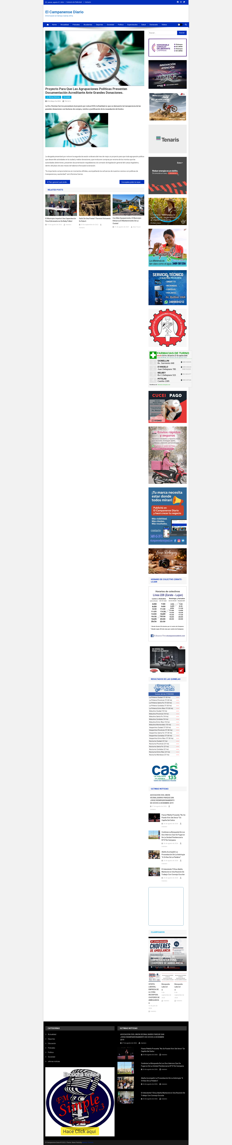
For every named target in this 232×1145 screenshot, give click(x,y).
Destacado (154, 25)
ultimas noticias (54, 1061)
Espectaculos (132, 25)
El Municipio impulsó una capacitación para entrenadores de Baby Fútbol (60, 220)
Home (54, 25)
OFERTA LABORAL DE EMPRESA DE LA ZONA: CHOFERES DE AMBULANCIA (167, 960)
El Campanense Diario (64, 12)
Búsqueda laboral (166, 985)
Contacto (88, 2)
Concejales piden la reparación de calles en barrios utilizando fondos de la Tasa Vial (132, 182)
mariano (68, 101)
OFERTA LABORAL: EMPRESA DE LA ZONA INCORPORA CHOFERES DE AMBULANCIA (154, 992)
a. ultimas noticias (53, 97)
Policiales (76, 25)
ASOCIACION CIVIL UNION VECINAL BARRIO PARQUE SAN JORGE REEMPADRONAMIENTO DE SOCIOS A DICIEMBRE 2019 (162, 799)
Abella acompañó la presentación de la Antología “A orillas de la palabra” (173, 854)
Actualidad (65, 25)
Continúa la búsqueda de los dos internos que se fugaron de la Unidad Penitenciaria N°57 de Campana (173, 836)
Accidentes (88, 25)
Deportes (99, 25)
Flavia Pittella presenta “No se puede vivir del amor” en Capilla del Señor (173, 817)
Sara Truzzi (137, 227)
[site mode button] (180, 24)
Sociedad (110, 25)
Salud (143, 25)
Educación (52, 1043)
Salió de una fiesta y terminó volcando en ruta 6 (95, 220)
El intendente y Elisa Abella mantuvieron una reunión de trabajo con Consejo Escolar (173, 871)
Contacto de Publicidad (74, 2)
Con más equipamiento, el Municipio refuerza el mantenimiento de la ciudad (127, 220)
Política (120, 25)
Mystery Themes (87, 1142)
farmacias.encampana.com (164, 384)
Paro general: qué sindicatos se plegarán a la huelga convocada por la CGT (59, 182)
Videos (164, 25)
